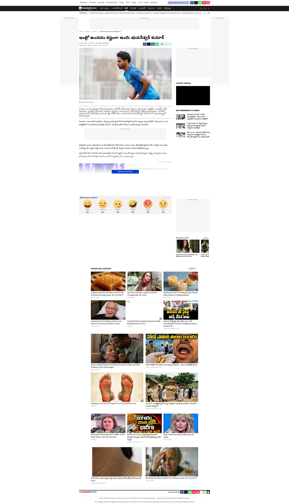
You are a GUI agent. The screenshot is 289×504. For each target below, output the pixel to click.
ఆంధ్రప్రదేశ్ (142, 8)
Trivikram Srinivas (187, 13)
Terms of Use (115, 498)
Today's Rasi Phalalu (96, 13)
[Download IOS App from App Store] (208, 492)
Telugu (121, 2)
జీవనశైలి (133, 8)
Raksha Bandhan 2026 (126, 13)
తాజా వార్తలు (104, 8)
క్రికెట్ (126, 8)
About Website (104, 498)
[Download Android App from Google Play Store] (204, 492)
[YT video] (204, 2)
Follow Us (167, 44)
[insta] (208, 2)
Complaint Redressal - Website (152, 498)
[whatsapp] (200, 2)
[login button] (201, 8)
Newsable (92, 2)
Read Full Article (125, 172)
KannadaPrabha (111, 2)
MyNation (153, 2)
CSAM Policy (136, 498)
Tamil (128, 2)
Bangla (133, 2)
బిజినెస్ (159, 8)
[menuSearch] (209, 8)
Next (208, 13)
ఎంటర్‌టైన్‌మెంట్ (116, 8)
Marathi (146, 2)
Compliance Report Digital (173, 498)
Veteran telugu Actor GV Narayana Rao (167, 13)
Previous (205, 13)
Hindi (140, 2)
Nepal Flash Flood (111, 13)
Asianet (88, 491)
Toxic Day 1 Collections (144, 13)
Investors (186, 498)
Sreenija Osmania (102, 43)
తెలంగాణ (151, 8)
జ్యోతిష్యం (167, 8)
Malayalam (83, 2)
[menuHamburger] (205, 8)
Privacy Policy (126, 498)
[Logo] (88, 8)
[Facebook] (192, 2)
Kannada (101, 2)
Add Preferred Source (177, 3)
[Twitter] (196, 2)
